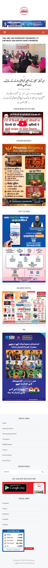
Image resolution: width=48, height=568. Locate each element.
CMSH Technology (28, 560)
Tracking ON (16, 549)
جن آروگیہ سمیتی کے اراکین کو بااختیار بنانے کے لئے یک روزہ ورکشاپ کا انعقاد (24, 83)
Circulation (6, 439)
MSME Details (7, 444)
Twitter (4, 508)
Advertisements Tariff (9, 434)
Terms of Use (6, 460)
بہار (24, 76)
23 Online (9, 549)
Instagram (5, 514)
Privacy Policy (7, 455)
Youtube (5, 524)
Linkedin (5, 519)
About (4, 423)
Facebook (5, 503)
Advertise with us (7, 428)
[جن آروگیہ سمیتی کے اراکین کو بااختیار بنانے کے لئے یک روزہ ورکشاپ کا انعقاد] (24, 58)
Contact (4, 450)
